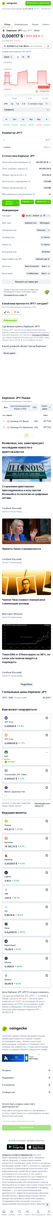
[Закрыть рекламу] (46, 752)
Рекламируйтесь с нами (14, 295)
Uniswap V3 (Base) (40, 335)
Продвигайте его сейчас (42, 804)
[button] (30, 223)
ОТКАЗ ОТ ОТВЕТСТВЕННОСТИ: (17, 1155)
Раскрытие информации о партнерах (17, 401)
